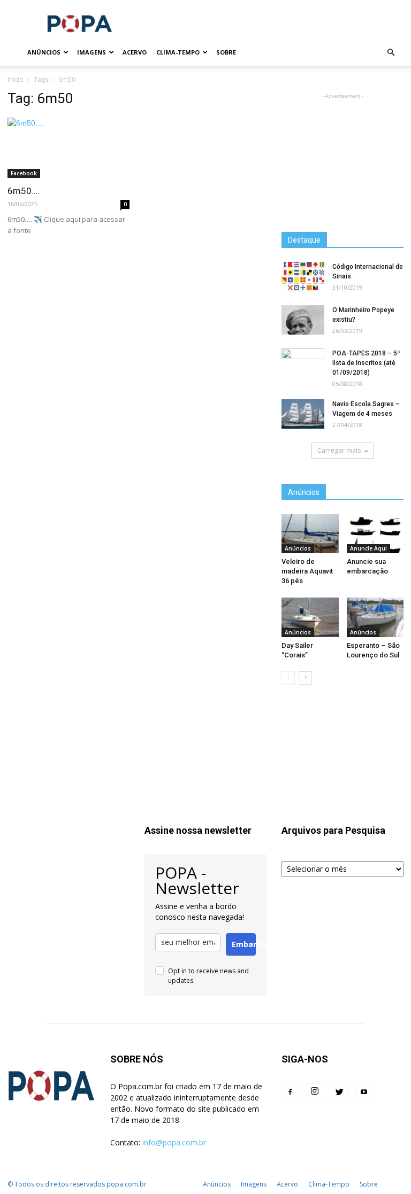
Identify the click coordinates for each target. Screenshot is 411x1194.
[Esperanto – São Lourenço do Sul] (375, 617)
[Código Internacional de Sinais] (302, 276)
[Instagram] (314, 1091)
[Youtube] (363, 1092)
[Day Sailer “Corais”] (310, 617)
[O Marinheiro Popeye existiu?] (302, 320)
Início (15, 79)
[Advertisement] (278, 23)
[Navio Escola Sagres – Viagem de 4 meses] (302, 414)
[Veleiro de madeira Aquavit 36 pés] (310, 533)
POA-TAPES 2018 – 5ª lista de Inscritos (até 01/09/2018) (366, 363)
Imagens (91, 52)
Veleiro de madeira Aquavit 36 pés (307, 571)
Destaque (304, 240)
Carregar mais (339, 450)
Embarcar (244, 944)
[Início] (14, 53)
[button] (391, 53)
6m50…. (23, 190)
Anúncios (43, 52)
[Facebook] (290, 1092)
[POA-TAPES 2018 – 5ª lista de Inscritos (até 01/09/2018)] (302, 363)
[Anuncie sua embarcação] (375, 533)
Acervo (135, 52)
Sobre (226, 52)
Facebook (24, 173)
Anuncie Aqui (368, 548)
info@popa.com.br (174, 1142)
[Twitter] (339, 1092)
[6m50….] (68, 148)
